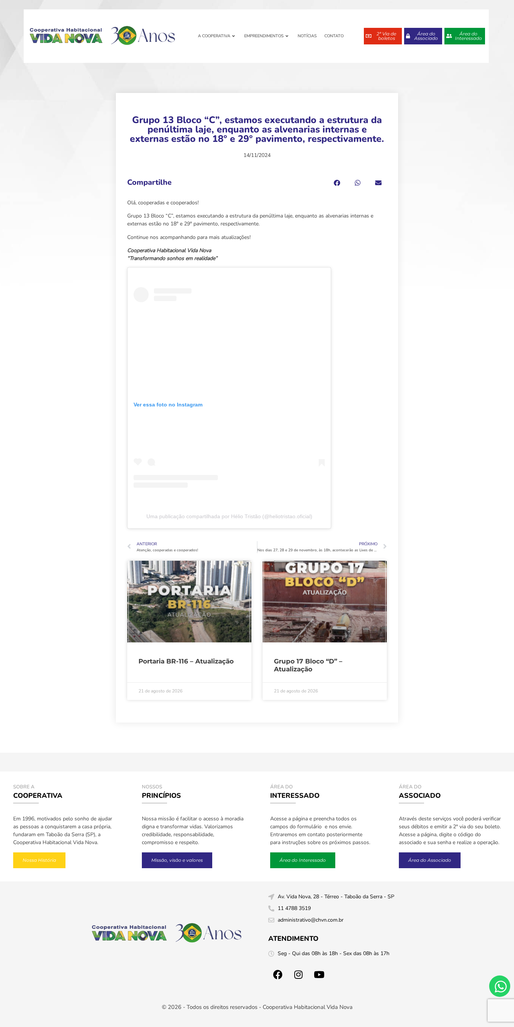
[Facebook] (277, 974)
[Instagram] (298, 974)
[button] (336, 182)
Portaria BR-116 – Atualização (186, 661)
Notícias (307, 36)
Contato (334, 36)
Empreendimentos (264, 36)
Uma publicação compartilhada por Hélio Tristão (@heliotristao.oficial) (229, 516)
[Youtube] (319, 974)
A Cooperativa (214, 36)
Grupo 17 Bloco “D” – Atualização (308, 664)
